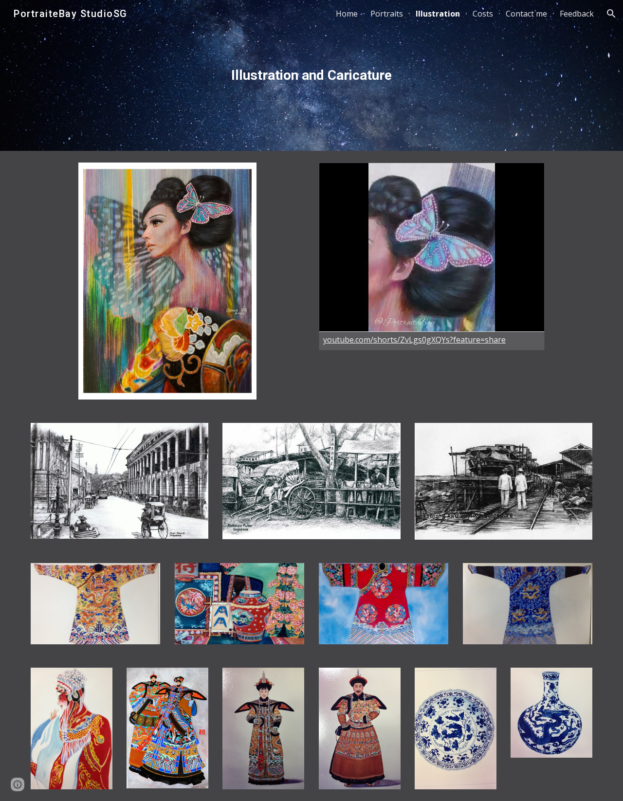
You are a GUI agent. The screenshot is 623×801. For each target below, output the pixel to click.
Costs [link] (483, 13)
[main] (311, 75)
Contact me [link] (526, 13)
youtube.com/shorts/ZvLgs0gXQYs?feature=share (414, 339)
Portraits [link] (386, 13)
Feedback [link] (577, 13)
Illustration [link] (438, 13)
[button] (611, 13)
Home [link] (347, 13)
